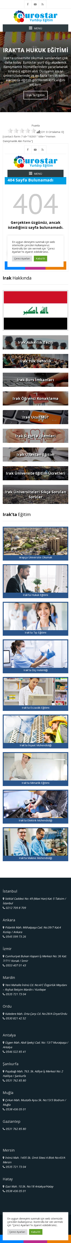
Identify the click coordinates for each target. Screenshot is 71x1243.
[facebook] (27, 4)
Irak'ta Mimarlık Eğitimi (35, 783)
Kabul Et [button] (35, 1231)
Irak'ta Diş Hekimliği (35, 670)
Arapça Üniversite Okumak (35, 557)
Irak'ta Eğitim (36, 95)
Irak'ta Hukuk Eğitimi (35, 595)
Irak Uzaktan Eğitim (35, 454)
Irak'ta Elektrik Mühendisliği (35, 820)
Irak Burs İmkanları (35, 379)
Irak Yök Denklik (35, 361)
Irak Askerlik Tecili (35, 342)
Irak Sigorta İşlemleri (35, 435)
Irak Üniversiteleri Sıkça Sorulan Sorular (35, 494)
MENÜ (38, 28)
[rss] (42, 4)
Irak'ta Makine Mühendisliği (35, 858)
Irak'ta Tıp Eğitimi (35, 632)
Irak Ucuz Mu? (35, 417)
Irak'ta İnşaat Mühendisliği (36, 745)
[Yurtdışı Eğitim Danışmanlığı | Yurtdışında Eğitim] (35, 16)
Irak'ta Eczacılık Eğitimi (35, 707)
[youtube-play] (35, 4)
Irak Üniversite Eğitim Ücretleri (35, 473)
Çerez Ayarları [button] (17, 1231)
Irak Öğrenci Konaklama (35, 398)
